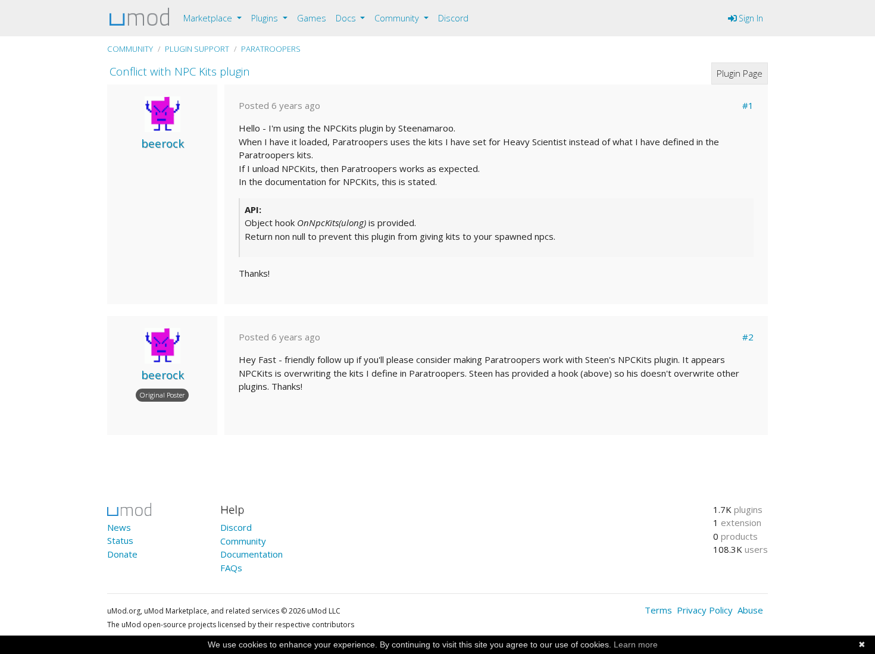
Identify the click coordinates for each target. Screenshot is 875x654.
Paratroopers (271, 48)
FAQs (231, 568)
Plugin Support (197, 48)
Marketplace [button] (209, 18)
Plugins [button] (265, 18)
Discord (453, 18)
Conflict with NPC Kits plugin (180, 71)
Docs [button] (347, 18)
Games (311, 18)
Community (130, 48)
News (119, 527)
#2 (748, 337)
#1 (748, 105)
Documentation (251, 554)
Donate (122, 554)
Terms (658, 610)
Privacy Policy (705, 610)
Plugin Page (739, 73)
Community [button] (397, 18)
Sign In (749, 18)
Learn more (636, 644)
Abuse (750, 610)
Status (120, 540)
